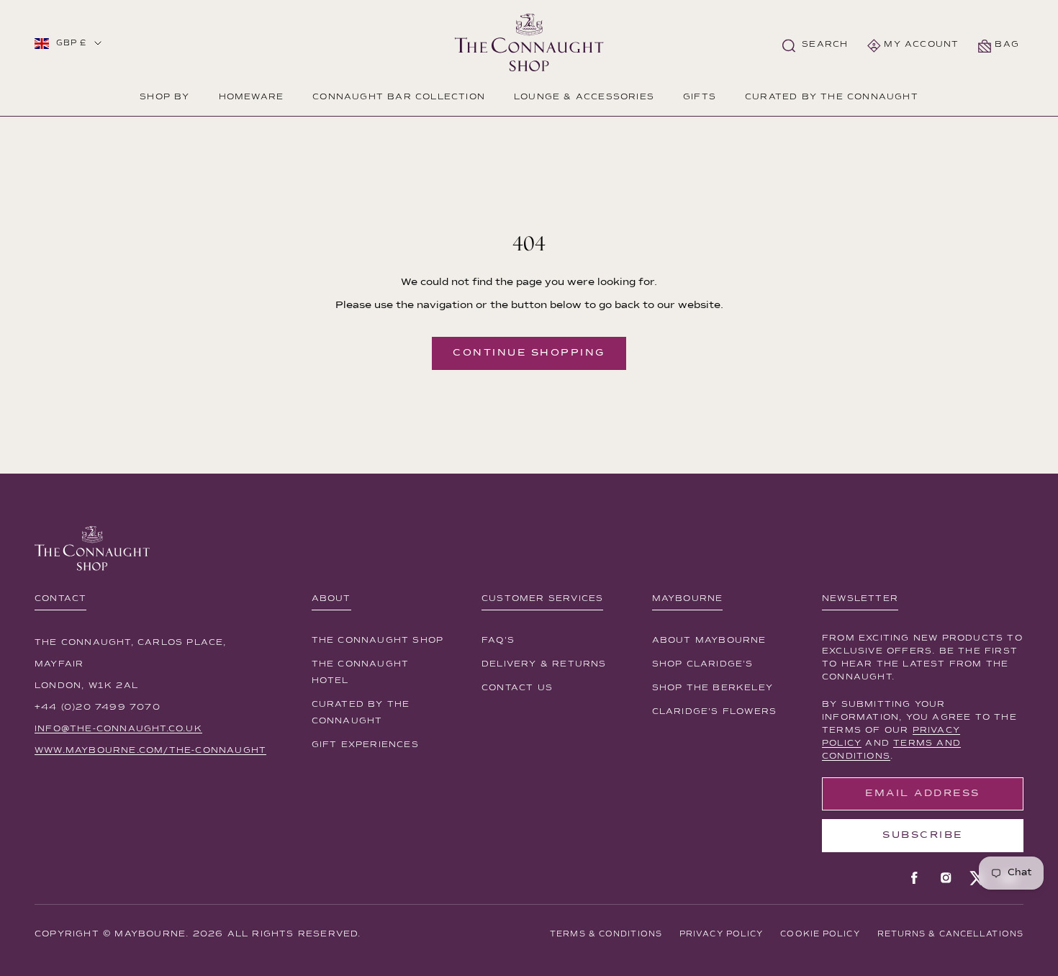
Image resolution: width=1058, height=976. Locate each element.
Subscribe (922, 835)
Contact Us (517, 688)
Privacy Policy (721, 934)
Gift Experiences (365, 745)
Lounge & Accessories (584, 97)
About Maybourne (709, 640)
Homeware (251, 97)
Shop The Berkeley (712, 688)
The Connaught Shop (378, 640)
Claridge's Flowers (714, 712)
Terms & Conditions (606, 934)
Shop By (164, 97)
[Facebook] (914, 878)
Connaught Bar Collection (398, 97)
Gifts (699, 97)
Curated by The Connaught (831, 97)
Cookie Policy (819, 934)
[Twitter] (977, 878)
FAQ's (498, 640)
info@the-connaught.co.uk (118, 729)
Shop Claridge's (703, 664)
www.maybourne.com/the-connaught (150, 750)
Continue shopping (529, 353)
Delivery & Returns (544, 664)
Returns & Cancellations (950, 934)
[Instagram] (945, 878)
